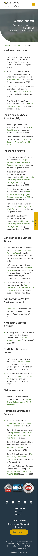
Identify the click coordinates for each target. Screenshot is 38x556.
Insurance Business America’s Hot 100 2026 (19, 142)
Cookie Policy (26, 546)
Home (7, 45)
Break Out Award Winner (20, 104)
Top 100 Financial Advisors (19, 445)
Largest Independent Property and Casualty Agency (18, 162)
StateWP (24, 552)
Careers (17, 514)
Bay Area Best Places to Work (19, 251)
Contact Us (19, 508)
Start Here (17, 532)
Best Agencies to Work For (20, 207)
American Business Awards (17, 339)
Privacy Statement (13, 546)
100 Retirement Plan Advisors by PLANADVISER (19, 471)
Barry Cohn (12, 308)
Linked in (7, 502)
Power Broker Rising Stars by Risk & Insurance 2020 (19, 402)
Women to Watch (14, 79)
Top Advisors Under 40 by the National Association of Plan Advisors (20, 435)
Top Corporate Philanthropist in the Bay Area (20, 287)
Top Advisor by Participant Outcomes (20, 457)
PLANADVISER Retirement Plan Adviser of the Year (19, 424)
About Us (17, 45)
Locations (18, 511)
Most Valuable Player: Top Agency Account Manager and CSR (20, 180)
